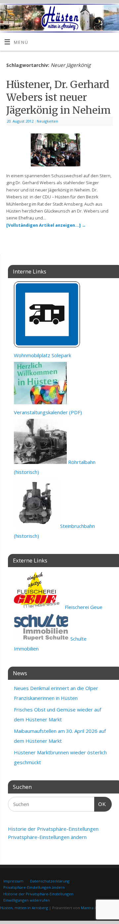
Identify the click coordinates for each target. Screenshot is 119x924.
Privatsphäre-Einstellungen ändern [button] (47, 837)
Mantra (87, 907)
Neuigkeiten (47, 121)
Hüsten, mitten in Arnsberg (24, 907)
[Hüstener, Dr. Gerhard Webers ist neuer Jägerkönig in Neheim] (59, 151)
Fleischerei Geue (82, 607)
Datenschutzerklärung (49, 881)
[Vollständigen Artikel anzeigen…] (46, 225)
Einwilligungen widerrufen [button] (26, 900)
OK (100, 804)
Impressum (13, 881)
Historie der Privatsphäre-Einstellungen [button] (53, 828)
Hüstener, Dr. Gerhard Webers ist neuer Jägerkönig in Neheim (58, 97)
